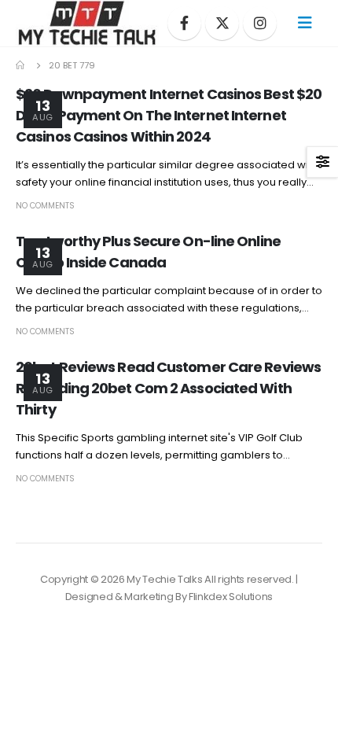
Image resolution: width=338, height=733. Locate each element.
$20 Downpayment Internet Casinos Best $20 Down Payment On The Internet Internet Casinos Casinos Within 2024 (168, 115)
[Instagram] (260, 23)
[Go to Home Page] (21, 65)
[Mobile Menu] (305, 22)
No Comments (45, 206)
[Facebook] (184, 23)
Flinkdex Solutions (231, 596)
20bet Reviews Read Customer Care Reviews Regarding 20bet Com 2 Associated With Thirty (168, 388)
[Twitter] (222, 23)
